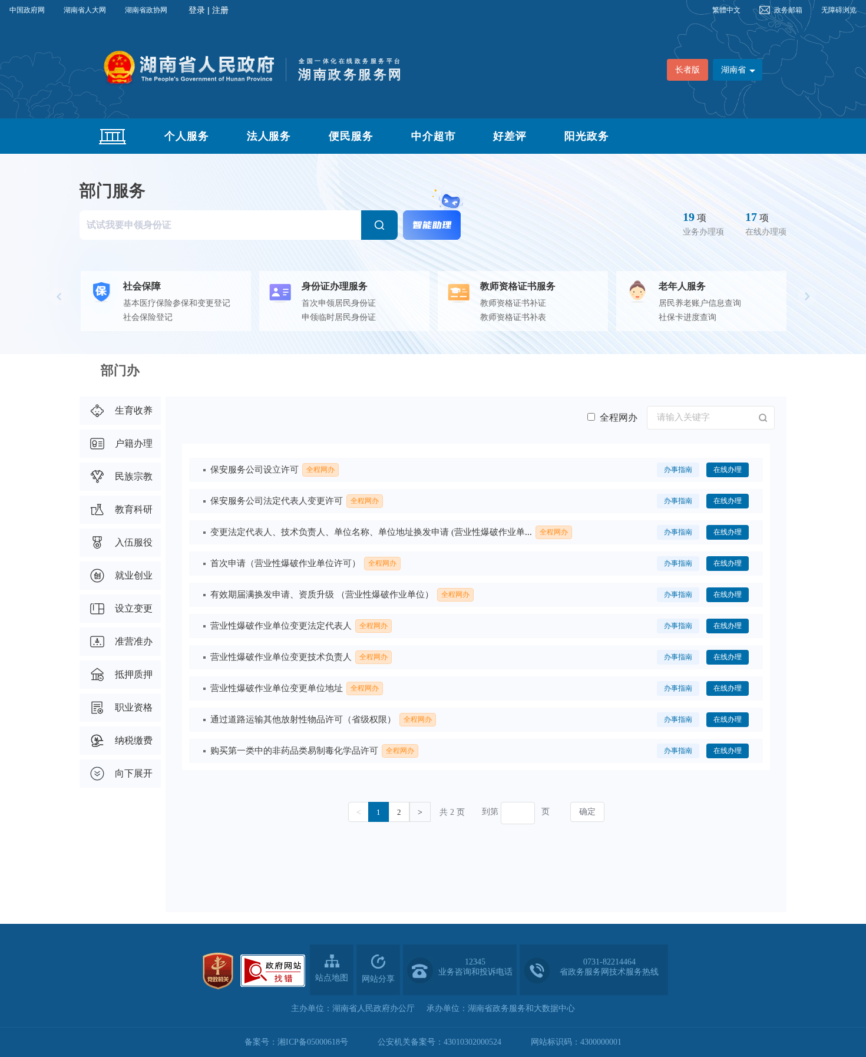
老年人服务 (682, 286)
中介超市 (433, 136)
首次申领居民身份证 (339, 303)
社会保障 (142, 286)
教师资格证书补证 (513, 303)
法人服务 (269, 136)
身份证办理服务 (335, 286)
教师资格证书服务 (518, 286)
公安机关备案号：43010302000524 (439, 1042)
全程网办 (618, 417)
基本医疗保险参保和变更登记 (176, 303)
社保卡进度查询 (687, 317)
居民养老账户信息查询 (700, 303)
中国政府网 (27, 10)
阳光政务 (586, 136)
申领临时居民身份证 (339, 317)
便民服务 (351, 136)
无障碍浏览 (839, 10)
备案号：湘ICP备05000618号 (296, 1042)
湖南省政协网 (146, 10)
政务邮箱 (788, 10)
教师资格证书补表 (513, 317)
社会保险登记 (148, 317)
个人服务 (186, 136)
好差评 (510, 136)
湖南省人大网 (85, 10)
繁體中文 (726, 10)
